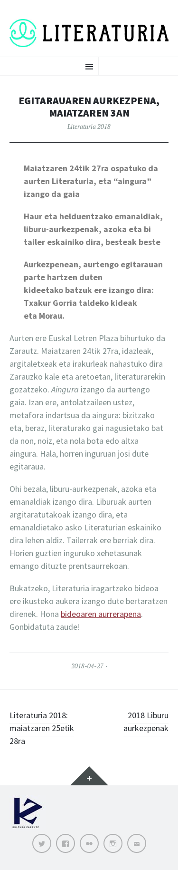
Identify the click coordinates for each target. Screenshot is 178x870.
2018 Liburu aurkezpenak (146, 721)
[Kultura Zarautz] (27, 829)
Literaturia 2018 (89, 126)
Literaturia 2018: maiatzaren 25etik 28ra (41, 728)
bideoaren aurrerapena (101, 613)
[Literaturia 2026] (89, 33)
